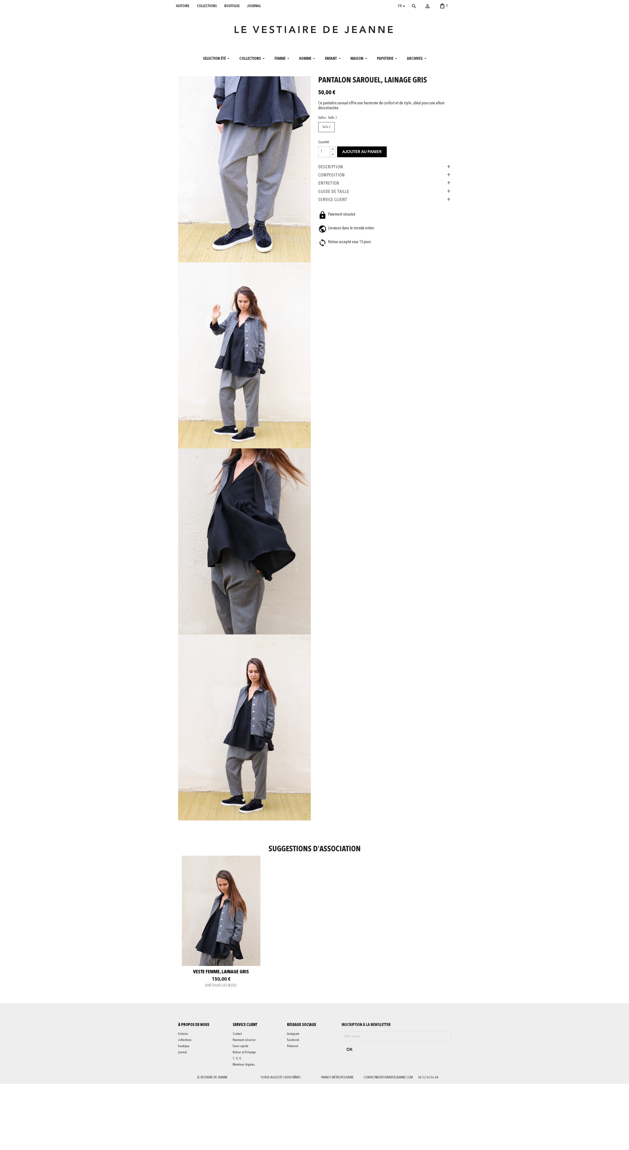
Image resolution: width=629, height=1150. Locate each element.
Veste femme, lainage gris (221, 972)
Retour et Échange (244, 1052)
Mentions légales (244, 1064)
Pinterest (292, 1046)
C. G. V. (237, 1058)
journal (254, 5)
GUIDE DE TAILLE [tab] (333, 191)
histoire (182, 5)
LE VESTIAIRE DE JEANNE (314, 30)
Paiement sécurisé (244, 1040)
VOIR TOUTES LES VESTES (221, 986)
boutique (232, 5)
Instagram (293, 1034)
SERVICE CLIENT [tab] (332, 200)
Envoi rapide (240, 1046)
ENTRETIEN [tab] (328, 183)
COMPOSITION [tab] (331, 175)
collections (207, 5)
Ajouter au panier (362, 152)
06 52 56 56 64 (428, 1077)
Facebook (293, 1040)
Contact (237, 1034)
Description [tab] (330, 167)
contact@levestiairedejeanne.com (388, 1077)
